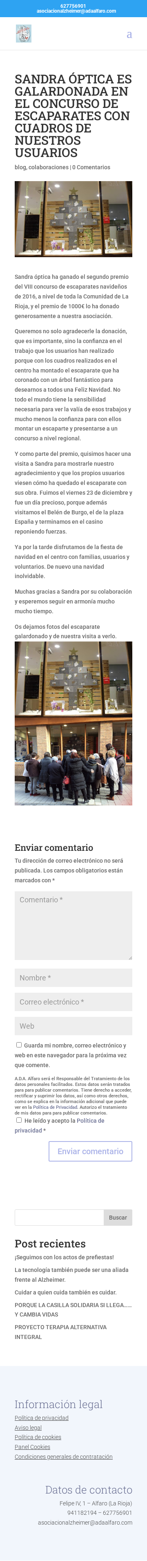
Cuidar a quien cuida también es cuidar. (66, 1292)
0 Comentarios (91, 167)
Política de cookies (38, 1437)
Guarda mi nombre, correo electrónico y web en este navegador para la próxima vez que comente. (71, 1055)
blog (20, 167)
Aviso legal (28, 1427)
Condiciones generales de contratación (64, 1456)
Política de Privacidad (55, 1107)
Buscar (118, 1217)
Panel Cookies (32, 1447)
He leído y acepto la (60, 1125)
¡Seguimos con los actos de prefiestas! (64, 1257)
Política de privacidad (42, 1418)
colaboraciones (49, 167)
